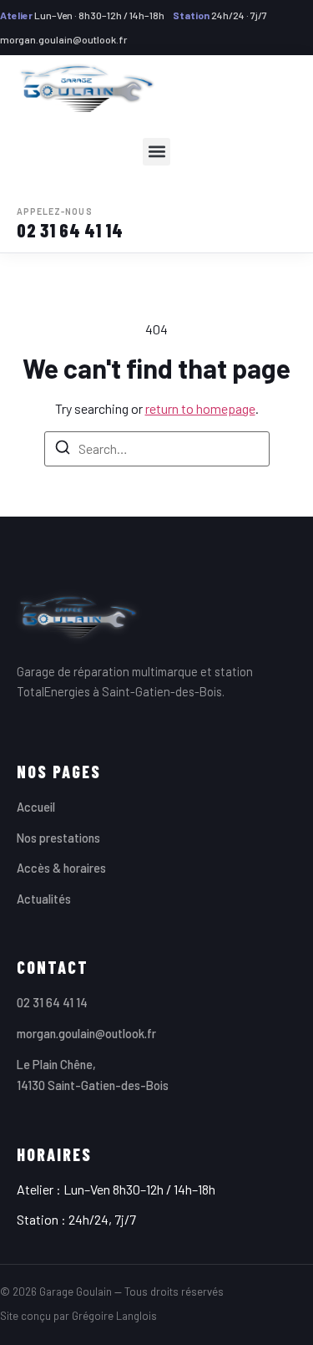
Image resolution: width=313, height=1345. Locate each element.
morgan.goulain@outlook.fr (63, 39)
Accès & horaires (61, 867)
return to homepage (200, 408)
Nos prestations (58, 837)
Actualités (44, 898)
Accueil (36, 806)
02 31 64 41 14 (70, 224)
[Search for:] (157, 448)
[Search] (62, 449)
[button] (156, 152)
